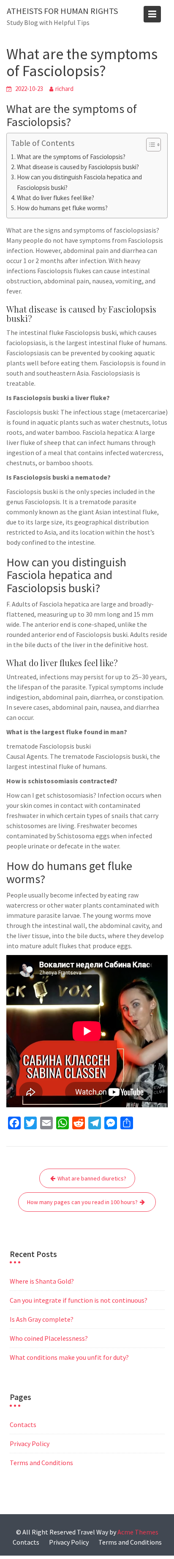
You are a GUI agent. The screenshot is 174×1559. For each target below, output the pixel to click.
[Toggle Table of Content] (149, 144)
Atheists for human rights (62, 10)
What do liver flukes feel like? (55, 198)
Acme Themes (137, 1532)
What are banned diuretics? (91, 1178)
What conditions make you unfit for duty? (69, 1357)
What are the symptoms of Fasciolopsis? (71, 157)
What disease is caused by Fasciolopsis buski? (78, 167)
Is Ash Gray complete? (41, 1319)
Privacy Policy (29, 1443)
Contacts (23, 1424)
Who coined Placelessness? (49, 1338)
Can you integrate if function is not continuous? (78, 1300)
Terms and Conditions (41, 1462)
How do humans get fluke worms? (62, 208)
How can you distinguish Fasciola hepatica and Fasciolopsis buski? (79, 182)
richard (64, 89)
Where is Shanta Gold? (42, 1281)
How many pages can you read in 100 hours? (82, 1202)
